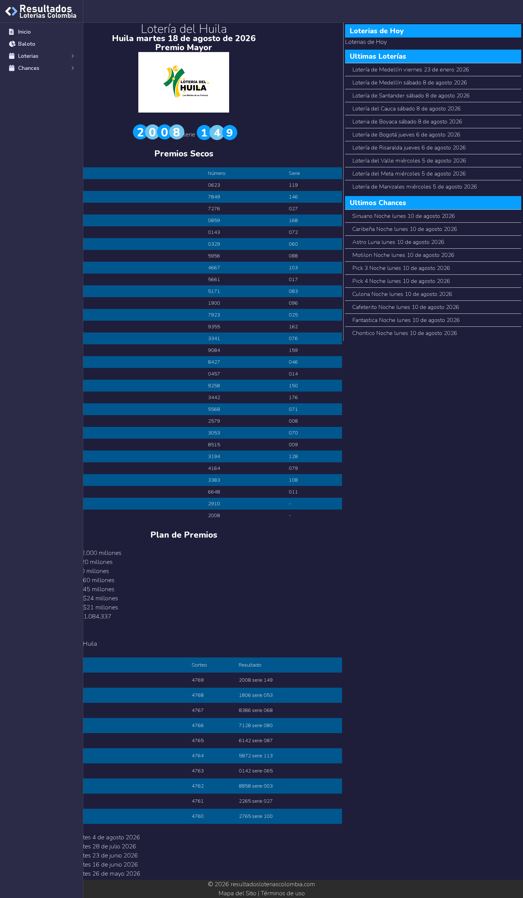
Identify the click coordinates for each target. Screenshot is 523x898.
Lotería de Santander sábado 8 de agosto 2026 (411, 96)
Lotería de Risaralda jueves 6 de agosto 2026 (409, 148)
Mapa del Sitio (237, 893)
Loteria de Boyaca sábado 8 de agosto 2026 (407, 122)
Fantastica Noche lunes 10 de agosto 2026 (406, 320)
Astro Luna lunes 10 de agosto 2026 (398, 242)
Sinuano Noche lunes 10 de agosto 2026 (403, 216)
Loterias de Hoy (366, 42)
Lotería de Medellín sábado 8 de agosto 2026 (409, 83)
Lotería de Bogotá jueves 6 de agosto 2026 (406, 135)
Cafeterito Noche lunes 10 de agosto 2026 (405, 307)
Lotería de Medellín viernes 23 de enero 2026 (410, 70)
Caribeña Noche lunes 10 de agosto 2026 (404, 229)
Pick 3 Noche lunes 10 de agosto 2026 (401, 268)
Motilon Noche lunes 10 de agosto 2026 (403, 255)
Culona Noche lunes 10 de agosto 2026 (402, 294)
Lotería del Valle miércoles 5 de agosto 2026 (409, 161)
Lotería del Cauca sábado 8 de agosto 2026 (406, 109)
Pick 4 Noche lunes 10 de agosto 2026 (401, 281)
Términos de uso (283, 893)
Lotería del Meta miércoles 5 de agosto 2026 (409, 174)
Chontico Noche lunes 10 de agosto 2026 (404, 333)
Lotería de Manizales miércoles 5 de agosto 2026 (414, 187)
